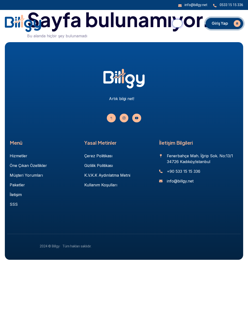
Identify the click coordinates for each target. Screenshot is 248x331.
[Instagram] (124, 118)
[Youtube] (136, 118)
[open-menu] (177, 23)
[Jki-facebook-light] (111, 118)
